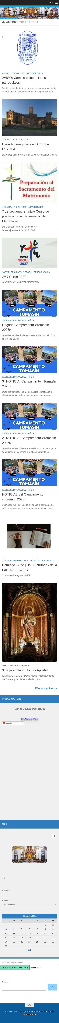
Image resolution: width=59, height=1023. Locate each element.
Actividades (8, 272)
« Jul (28, 950)
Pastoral (7, 207)
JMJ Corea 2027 (14, 277)
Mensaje (25, 73)
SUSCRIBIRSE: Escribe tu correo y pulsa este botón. (16, 967)
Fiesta (5, 665)
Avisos (5, 73)
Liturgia (15, 73)
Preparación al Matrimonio (28, 207)
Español (8, 723)
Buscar (5, 982)
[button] (54, 836)
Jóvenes (6, 140)
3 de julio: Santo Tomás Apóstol (25, 670)
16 (53, 933)
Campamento (9, 320)
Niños (31, 320)
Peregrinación (20, 140)
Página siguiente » (46, 688)
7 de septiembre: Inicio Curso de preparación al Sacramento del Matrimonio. (25, 216)
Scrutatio (47, 560)
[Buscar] (52, 987)
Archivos (6, 900)
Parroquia (37, 73)
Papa (18, 272)
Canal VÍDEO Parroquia (29, 708)
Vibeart (6, 890)
